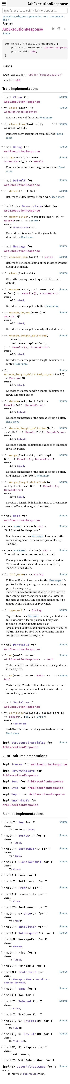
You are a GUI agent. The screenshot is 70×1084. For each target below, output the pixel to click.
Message (19, 246)
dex (4, 19)
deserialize (18, 216)
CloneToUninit (30, 862)
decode (14, 401)
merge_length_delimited (27, 482)
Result (38, 161)
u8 (12, 316)
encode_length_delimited (28, 335)
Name (16, 516)
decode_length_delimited (28, 428)
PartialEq (21, 645)
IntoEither (27, 927)
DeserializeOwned (14, 982)
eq (10, 655)
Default (19, 180)
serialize (16, 712)
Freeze (16, 764)
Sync (15, 788)
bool (50, 659)
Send (15, 781)
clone (13, 107)
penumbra (35, 16)
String (38, 574)
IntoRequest (28, 933)
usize (49, 256)
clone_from (17, 124)
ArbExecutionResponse (48, 4)
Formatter (11, 161)
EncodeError (49, 293)
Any (21, 822)
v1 (9, 19)
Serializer (19, 723)
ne (10, 675)
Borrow (23, 835)
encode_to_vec (19, 312)
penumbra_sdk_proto (15, 16)
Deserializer (21, 227)
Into (27, 913)
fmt (11, 157)
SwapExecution (50, 74)
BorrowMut (26, 849)
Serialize (21, 702)
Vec (6, 316)
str (40, 526)
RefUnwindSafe (23, 771)
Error (34, 220)
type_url (15, 610)
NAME (17, 526)
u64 (33, 51)
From (22, 888)
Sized (20, 300)
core (45, 16)
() (35, 293)
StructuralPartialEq (28, 742)
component (56, 16)
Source (6, 33)
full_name (16, 574)
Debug (17, 147)
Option (49, 47)
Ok (27, 716)
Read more (46, 117)
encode (14, 289)
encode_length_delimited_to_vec (28, 374)
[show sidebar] (3, 3)
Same (22, 988)
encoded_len (18, 256)
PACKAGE (19, 550)
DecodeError (34, 405)
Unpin (15, 794)
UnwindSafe (20, 800)
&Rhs (40, 675)
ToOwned (24, 1001)
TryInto (30, 1034)
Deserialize (32, 206)
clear (13, 273)
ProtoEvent (27, 972)
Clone (17, 97)
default (15, 191)
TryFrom (30, 1021)
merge (13, 455)
